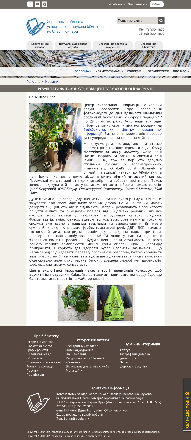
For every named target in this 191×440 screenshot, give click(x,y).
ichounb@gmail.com (80, 410)
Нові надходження (79, 350)
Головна (33, 81)
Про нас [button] (179, 71)
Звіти (124, 362)
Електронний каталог (40, 45)
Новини (51, 81)
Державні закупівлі (134, 366)
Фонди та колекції (39, 366)
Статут (125, 350)
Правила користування (43, 362)
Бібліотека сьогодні (40, 346)
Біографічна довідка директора (135, 356)
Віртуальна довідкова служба (73, 45)
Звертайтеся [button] (136, 4)
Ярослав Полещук (73, 436)
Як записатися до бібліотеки (38, 356)
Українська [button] (116, 4)
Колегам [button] (134, 71)
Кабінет (157, 4)
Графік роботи (37, 350)
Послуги (32, 370)
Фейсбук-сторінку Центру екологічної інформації (122, 131)
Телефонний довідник (72, 419)
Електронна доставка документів (113, 45)
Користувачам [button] (108, 71)
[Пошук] (161, 20)
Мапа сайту (74, 370)
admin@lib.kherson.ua (111, 410)
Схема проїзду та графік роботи (79, 414)
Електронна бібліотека (148, 45)
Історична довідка (40, 342)
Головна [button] (82, 71)
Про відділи (35, 375)
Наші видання (76, 354)
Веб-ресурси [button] (158, 71)
